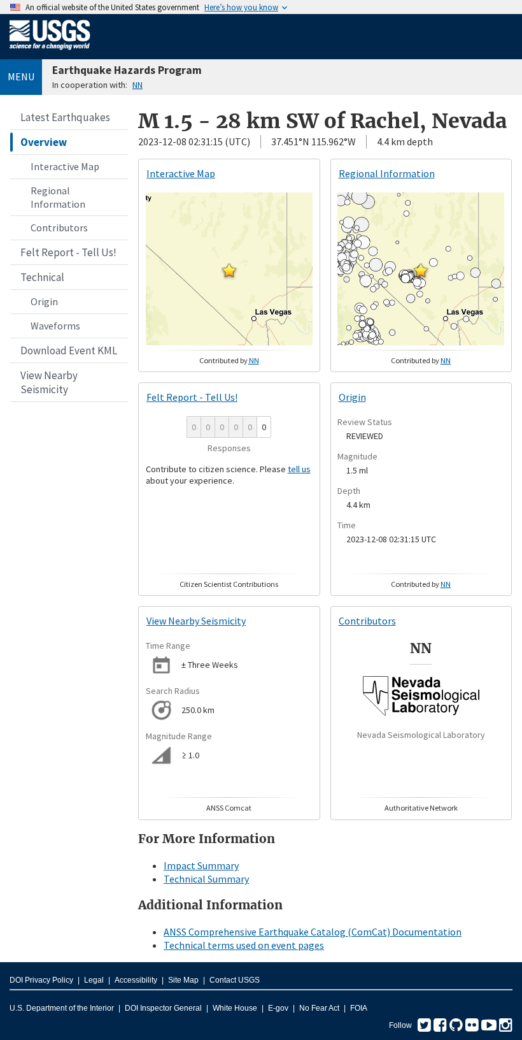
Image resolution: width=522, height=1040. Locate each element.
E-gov (278, 1008)
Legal (94, 980)
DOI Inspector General (163, 1008)
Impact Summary (201, 865)
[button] (229, 270)
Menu (21, 76)
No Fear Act (319, 1008)
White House (235, 1008)
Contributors (59, 227)
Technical (42, 277)
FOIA (358, 1008)
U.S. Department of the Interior (62, 1008)
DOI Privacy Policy (41, 980)
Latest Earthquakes (65, 117)
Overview (43, 142)
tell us (299, 469)
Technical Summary (206, 878)
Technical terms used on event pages (244, 945)
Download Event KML (68, 350)
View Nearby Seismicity (49, 382)
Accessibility (136, 980)
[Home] (50, 52)
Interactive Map (65, 166)
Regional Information (58, 197)
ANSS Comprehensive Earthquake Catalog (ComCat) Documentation (313, 931)
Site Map (183, 980)
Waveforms (55, 325)
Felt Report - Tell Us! (68, 252)
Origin (44, 301)
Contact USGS (234, 980)
